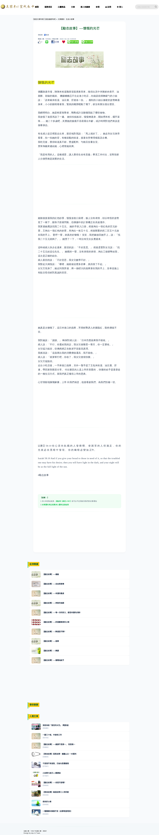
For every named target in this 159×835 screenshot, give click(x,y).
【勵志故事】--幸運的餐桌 (53, 593)
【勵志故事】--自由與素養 (53, 584)
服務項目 (48, 7)
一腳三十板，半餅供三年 (52, 735)
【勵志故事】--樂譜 (51, 650)
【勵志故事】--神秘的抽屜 (53, 603)
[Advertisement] (79, 184)
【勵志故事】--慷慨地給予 (53, 660)
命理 (98, 7)
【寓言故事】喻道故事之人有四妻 (56, 792)
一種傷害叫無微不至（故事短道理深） (57, 811)
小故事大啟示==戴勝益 (52, 773)
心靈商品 (61, 7)
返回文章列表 (39, 19)
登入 (121, 7)
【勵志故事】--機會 (51, 574)
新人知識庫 (85, 7)
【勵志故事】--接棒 (51, 641)
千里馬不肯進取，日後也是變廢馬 (56, 763)
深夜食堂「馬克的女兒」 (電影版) (56, 725)
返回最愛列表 (50, 19)
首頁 (37, 7)
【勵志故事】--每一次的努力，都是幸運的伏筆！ (62, 612)
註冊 (109, 7)
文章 (73, 7)
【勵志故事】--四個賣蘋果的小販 (56, 622)
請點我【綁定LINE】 (64, 501)
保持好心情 (47, 801)
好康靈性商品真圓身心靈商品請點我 (55, 505)
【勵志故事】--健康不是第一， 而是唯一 (59, 744)
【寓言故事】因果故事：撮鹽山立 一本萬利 (59, 754)
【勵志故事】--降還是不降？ (54, 631)
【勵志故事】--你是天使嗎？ (54, 782)
